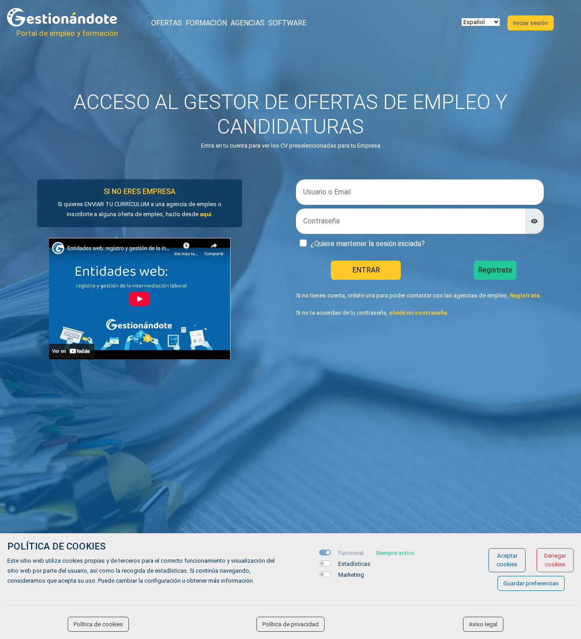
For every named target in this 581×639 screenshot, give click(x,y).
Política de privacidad (290, 624)
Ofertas (166, 23)
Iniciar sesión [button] (530, 23)
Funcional (351, 553)
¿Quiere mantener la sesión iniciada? (367, 243)
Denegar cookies (555, 560)
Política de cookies (98, 624)
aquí (206, 214)
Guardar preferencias (531, 583)
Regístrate (495, 270)
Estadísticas (354, 563)
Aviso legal (483, 624)
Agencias (248, 23)
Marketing (351, 574)
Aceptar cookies (507, 560)
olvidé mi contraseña (418, 312)
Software (287, 23)
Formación (206, 23)
